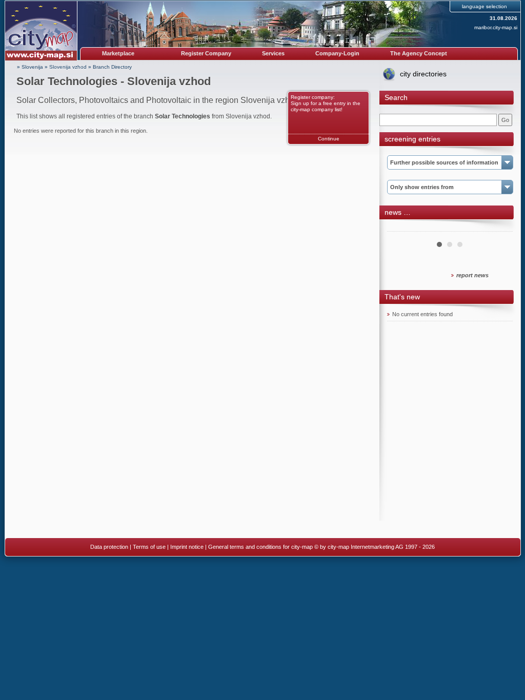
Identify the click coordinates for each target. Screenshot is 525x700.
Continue (328, 138)
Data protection (109, 547)
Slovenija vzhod (68, 67)
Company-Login (337, 53)
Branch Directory (112, 67)
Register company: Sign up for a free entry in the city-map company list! (325, 103)
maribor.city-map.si (495, 27)
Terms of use (149, 547)
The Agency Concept (418, 53)
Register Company (206, 53)
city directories (423, 74)
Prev (400, 227)
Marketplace (118, 53)
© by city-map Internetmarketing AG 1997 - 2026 (374, 547)
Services (273, 53)
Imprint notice (187, 547)
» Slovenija (30, 67)
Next (499, 227)
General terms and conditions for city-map (260, 547)
